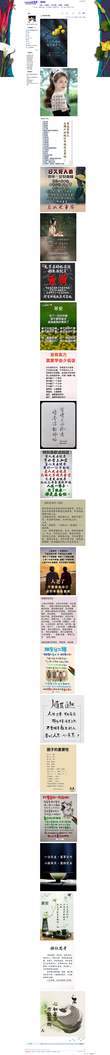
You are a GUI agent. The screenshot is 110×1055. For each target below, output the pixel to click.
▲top (84, 1049)
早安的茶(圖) (29, 69)
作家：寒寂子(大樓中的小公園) (67, 7)
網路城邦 (83, 1)
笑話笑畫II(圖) (30, 58)
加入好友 (36, 7)
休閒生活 (80, 1037)
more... (36, 50)
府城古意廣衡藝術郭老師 (32, 30)
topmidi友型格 (31, 2)
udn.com (83, 1051)
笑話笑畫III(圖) (30, 56)
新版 (43, 2)
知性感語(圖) (29, 81)
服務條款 (43, 1051)
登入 (85, 1053)
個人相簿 (53, 5)
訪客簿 (60, 5)
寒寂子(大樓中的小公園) (32, 24)
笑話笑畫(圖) (29, 59)
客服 (59, 1051)
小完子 (28, 43)
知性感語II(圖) (30, 80)
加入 (88, 1053)
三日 (28, 34)
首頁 (41, 5)
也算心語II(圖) (30, 66)
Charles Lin (29, 37)
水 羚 (28, 41)
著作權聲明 (48, 1051)
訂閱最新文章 (55, 7)
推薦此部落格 (42, 7)
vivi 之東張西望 (30, 47)
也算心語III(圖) (30, 64)
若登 (28, 36)
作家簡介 (66, 5)
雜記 (84, 1037)
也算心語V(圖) (30, 61)
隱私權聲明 (54, 1051)
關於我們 (33, 1051)
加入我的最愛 (49, 7)
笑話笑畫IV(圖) (30, 55)
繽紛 (28, 39)
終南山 (28, 32)
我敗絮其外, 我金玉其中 (32, 45)
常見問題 (38, 1051)
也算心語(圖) (29, 67)
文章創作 (46, 5)
